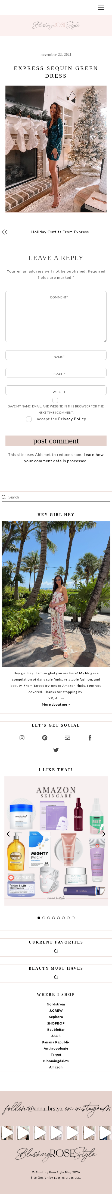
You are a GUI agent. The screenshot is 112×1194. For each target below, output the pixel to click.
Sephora (56, 1017)
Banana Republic (56, 1042)
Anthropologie (56, 1048)
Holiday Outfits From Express (60, 231)
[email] (67, 737)
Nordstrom (56, 1004)
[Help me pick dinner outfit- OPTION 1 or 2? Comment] (56, 1132)
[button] (8, 834)
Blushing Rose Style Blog (53, 1172)
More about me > (56, 704)
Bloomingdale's (56, 1061)
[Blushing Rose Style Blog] (56, 1162)
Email (59, 374)
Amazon (56, 1067)
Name (59, 356)
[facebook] (90, 737)
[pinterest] (44, 737)
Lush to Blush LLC (67, 1177)
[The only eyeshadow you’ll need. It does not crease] (23, 1132)
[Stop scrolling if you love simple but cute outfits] (72, 1132)
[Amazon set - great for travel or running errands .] (7, 1132)
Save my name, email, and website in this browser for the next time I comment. (56, 409)
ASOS (56, 1036)
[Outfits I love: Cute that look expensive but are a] (39, 1132)
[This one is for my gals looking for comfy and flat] (105, 1132)
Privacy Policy (72, 418)
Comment (59, 297)
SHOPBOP (56, 1023)
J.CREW (56, 1010)
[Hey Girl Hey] (56, 594)
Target (56, 1055)
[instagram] (22, 737)
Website (59, 392)
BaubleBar (56, 1029)
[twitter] (56, 749)
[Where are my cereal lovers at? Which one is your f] (88, 1132)
